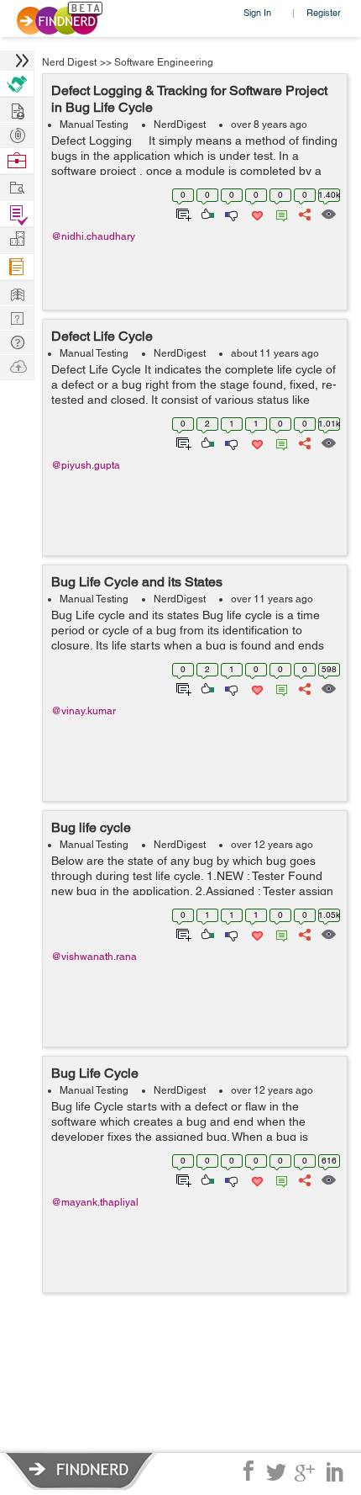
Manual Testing (94, 124)
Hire (17, 84)
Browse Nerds (17, 133)
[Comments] (279, 212)
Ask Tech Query (17, 341)
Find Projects (17, 186)
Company (17, 239)
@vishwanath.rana (94, 956)
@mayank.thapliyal (95, 1202)
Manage (17, 214)
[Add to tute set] (181, 212)
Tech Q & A (17, 316)
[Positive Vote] (206, 212)
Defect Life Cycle (102, 336)
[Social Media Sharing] (303, 212)
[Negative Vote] (230, 212)
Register (323, 12)
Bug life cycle (91, 827)
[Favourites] (255, 212)
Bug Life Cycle (95, 1073)
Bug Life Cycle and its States (136, 582)
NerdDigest (180, 124)
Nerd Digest (69, 62)
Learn (17, 267)
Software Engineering (163, 62)
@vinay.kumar (83, 711)
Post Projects (17, 108)
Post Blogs (17, 365)
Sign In (257, 12)
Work (17, 161)
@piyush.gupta (85, 465)
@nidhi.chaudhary (93, 236)
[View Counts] (327, 212)
